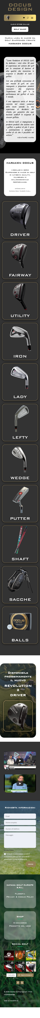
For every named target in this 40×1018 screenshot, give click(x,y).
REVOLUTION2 (18, 688)
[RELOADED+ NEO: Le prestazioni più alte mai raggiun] (9, 967)
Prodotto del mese (20, 926)
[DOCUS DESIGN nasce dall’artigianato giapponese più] (9, 955)
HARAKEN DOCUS (20, 43)
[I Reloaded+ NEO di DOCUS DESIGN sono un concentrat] (31, 955)
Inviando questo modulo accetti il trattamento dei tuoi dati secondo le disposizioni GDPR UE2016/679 (17, 856)
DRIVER (18, 695)
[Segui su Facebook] (18, 982)
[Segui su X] (22, 982)
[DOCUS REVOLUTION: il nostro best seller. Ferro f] (20, 967)
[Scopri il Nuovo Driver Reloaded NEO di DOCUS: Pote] (31, 967)
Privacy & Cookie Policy (20, 897)
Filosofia (20, 894)
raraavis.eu (14, 1001)
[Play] (20, 760)
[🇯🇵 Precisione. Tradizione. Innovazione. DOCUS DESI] (20, 955)
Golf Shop (20, 29)
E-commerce (20, 923)
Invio (30, 864)
